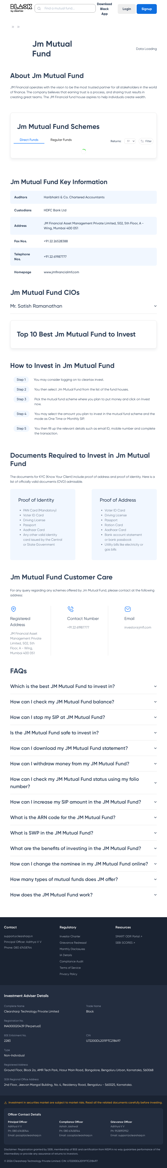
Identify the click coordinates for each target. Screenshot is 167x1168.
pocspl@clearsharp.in (28, 1135)
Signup (147, 9)
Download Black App (104, 9)
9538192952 (122, 1130)
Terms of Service (70, 967)
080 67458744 (20, 1130)
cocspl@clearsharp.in (79, 1135)
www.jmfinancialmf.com (61, 272)
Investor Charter (70, 936)
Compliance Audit (71, 961)
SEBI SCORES (125, 942)
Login (127, 9)
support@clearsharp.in (18, 936)
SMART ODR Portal (128, 936)
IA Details (66, 955)
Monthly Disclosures (72, 949)
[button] (29, 140)
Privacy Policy (68, 974)
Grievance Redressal (73, 942)
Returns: (116, 141)
